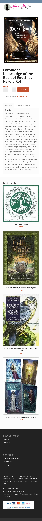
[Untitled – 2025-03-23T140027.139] (17, 7)
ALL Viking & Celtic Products (24, 96)
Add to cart (23, 89)
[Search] (25, 7)
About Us (6, 439)
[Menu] (30, 7)
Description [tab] (8, 105)
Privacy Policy (7, 461)
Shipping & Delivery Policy (11, 465)
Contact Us (6, 442)
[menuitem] (25, 7)
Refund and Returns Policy (11, 458)
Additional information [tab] (23, 105)
